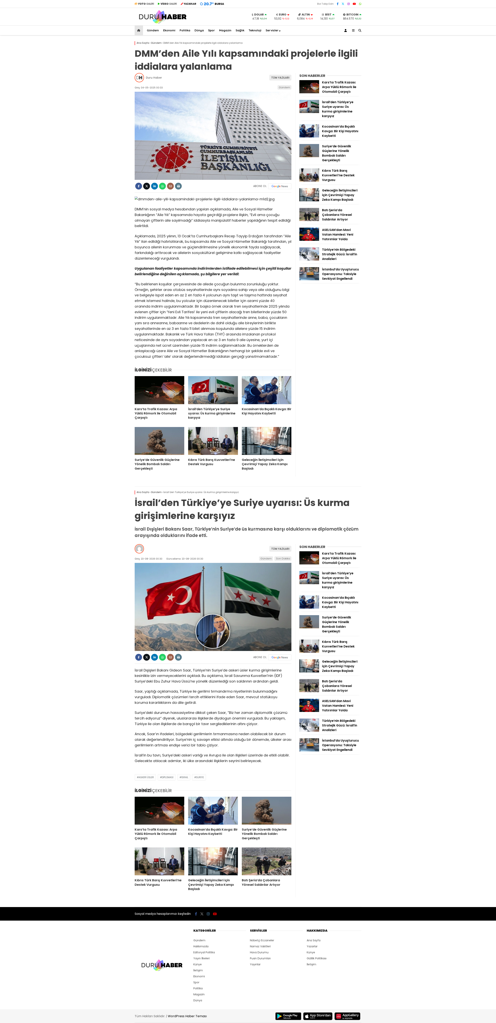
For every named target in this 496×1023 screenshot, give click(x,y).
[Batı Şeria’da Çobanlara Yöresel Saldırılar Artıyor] (309, 220)
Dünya (199, 30)
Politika (185, 30)
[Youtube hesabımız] (354, 4)
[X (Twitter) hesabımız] (343, 4)
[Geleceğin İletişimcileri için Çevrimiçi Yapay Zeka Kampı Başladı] (266, 441)
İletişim (198, 970)
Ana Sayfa (313, 940)
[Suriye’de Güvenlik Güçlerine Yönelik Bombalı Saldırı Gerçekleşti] (159, 441)
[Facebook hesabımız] (337, 4)
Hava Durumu (259, 952)
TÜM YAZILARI (280, 78)
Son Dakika (283, 558)
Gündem (153, 30)
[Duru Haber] (163, 23)
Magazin (225, 30)
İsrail (184, 777)
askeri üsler (146, 777)
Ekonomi (169, 30)
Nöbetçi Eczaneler (262, 940)
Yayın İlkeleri (201, 958)
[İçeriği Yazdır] (178, 186)
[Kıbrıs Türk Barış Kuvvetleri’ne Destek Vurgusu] (213, 441)
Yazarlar (312, 946)
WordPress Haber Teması (187, 1016)
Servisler (272, 30)
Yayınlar (255, 964)
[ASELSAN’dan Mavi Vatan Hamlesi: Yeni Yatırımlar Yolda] (309, 240)
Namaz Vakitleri (260, 946)
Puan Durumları (260, 958)
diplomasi (167, 777)
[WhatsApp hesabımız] (360, 4)
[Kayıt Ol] (346, 30)
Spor (211, 30)
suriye (200, 777)
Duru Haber (154, 78)
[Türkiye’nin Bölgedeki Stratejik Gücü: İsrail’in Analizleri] (309, 260)
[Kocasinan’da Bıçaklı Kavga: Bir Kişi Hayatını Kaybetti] (266, 390)
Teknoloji (255, 30)
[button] (139, 30)
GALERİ (146, 3)
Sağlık (240, 30)
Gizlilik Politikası (316, 958)
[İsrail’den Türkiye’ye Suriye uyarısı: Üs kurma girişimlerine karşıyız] (213, 390)
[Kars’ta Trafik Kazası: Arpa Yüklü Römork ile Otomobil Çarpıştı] (159, 390)
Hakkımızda (200, 946)
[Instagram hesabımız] (348, 4)
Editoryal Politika (204, 952)
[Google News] (279, 186)
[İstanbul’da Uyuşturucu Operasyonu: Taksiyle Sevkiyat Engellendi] (309, 279)
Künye (197, 964)
